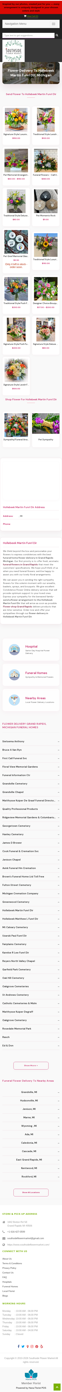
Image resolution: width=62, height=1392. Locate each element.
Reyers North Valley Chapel (18, 961)
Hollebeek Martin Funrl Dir (17, 910)
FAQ (4, 1277)
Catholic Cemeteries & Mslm (19, 1003)
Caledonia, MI (29, 1142)
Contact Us (8, 1272)
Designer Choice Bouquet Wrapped (46, 303)
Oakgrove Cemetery (14, 1020)
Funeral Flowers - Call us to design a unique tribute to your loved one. (46, 175)
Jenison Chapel (11, 859)
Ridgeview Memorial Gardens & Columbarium (29, 817)
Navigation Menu (15, 23)
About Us (7, 1258)
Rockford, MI (29, 1176)
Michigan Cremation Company (20, 893)
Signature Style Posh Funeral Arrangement (16, 344)
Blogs (5, 1295)
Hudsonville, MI (29, 1100)
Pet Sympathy (45, 439)
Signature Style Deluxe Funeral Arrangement (46, 344)
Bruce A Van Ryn (12, 749)
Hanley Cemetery (13, 834)
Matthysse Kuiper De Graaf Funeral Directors (29, 800)
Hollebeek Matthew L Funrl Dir (20, 918)
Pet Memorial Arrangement (16, 175)
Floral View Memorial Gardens (20, 766)
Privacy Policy (9, 1268)
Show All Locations (31, 1192)
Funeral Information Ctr (16, 775)
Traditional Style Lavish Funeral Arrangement (46, 134)
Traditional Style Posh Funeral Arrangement (16, 303)
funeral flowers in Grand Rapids (20, 564)
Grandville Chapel (13, 792)
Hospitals (7, 1282)
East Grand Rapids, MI (29, 1159)
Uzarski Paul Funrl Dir (14, 935)
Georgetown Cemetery (16, 826)
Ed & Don (7, 1045)
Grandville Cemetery (14, 783)
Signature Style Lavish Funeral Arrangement (16, 384)
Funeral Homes (10, 1286)
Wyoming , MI (29, 1126)
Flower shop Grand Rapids (17, 606)
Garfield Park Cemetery (16, 969)
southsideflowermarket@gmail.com (25, 1238)
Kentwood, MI (29, 1168)
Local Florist (8, 1291)
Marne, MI (29, 1117)
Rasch (6, 1037)
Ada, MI (29, 1134)
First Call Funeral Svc (14, 758)
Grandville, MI (29, 1092)
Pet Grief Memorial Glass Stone (16, 256)
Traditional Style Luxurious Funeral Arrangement (46, 259)
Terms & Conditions (12, 1263)
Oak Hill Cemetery (13, 978)
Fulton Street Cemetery (16, 885)
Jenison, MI (29, 1109)
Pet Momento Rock (45, 215)
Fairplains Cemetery (14, 944)
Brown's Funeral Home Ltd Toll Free (23, 876)
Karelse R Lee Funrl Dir (15, 952)
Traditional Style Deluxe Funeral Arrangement (16, 215)
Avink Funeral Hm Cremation (19, 868)
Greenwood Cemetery (15, 902)
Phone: (7, 524)
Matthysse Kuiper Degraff (17, 1011)
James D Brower (12, 842)
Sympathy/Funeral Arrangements (16, 439)
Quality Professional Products (20, 809)
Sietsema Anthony (13, 741)
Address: (8, 516)
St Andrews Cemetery (15, 994)
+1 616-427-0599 (16, 1231)
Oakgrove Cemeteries (15, 986)
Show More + (31, 1065)
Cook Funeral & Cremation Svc (20, 851)
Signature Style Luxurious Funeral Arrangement (16, 134)
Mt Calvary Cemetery (15, 927)
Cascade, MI (29, 1151)
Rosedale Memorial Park (16, 1028)
